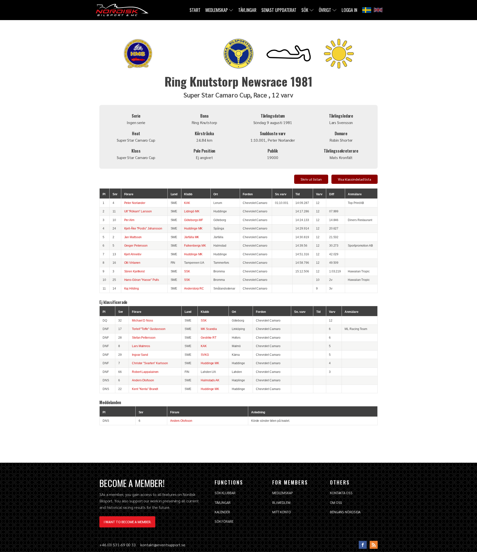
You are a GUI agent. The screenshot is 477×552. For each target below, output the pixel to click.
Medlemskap (216, 10)
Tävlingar (247, 10)
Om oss (336, 502)
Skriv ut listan (311, 179)
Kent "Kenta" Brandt (145, 388)
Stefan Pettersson (143, 337)
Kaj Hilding (131, 288)
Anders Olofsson (143, 380)
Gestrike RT (208, 337)
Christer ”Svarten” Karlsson (150, 363)
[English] (378, 10)
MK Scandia (209, 328)
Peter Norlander (135, 202)
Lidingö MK (191, 211)
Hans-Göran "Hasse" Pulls (141, 279)
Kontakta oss (341, 492)
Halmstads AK (210, 380)
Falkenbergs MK (195, 245)
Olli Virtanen (132, 262)
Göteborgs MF (193, 220)
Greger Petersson (136, 245)
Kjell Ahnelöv (133, 254)
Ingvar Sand (140, 354)
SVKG (205, 354)
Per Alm (129, 220)
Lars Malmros (141, 346)
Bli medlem (281, 502)
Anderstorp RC (194, 288)
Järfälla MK (191, 237)
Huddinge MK (193, 228)
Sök (304, 10)
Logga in (349, 10)
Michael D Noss (142, 320)
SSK (187, 271)
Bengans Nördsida (345, 512)
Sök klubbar (225, 492)
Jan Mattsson (133, 237)
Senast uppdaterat (278, 10)
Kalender (222, 512)
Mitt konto (281, 512)
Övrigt (325, 10)
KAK (187, 202)
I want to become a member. (127, 522)
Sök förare (224, 521)
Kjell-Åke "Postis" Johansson (143, 228)
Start (195, 10)
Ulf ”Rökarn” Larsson (138, 211)
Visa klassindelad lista (354, 179)
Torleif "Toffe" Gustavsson (148, 328)
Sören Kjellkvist (134, 271)
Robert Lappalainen (145, 371)
